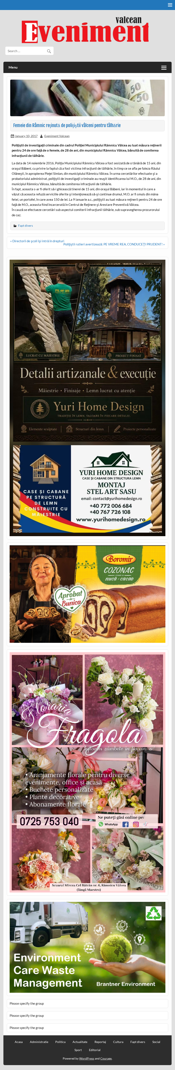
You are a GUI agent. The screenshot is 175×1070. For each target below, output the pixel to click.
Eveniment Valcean (57, 136)
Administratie (39, 1041)
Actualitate (80, 1041)
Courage (106, 1058)
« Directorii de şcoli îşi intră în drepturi (37, 241)
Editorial (95, 1050)
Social (156, 1041)
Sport (78, 1050)
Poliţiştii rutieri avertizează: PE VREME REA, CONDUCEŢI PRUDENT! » (114, 244)
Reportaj (100, 1041)
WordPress (86, 1058)
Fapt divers (25, 225)
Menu (13, 67)
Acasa (19, 1041)
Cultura (118, 1041)
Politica (60, 1041)
